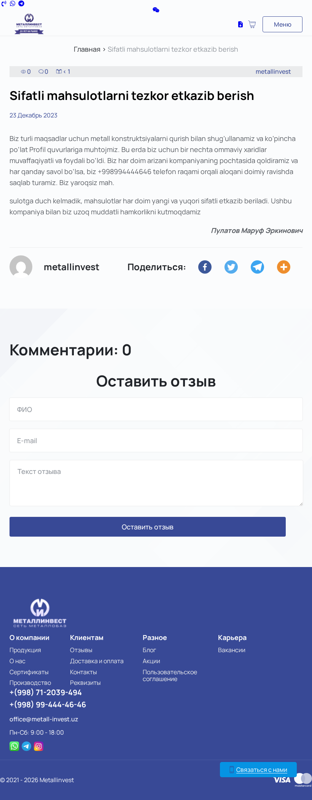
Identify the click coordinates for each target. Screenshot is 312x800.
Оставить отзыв (148, 526)
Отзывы (81, 650)
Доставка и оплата (97, 661)
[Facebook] (210, 267)
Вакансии (231, 650)
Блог (149, 650)
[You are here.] (289, 267)
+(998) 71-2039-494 (46, 692)
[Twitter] (236, 267)
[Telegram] (263, 267)
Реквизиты (85, 682)
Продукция (25, 650)
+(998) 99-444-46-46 (48, 704)
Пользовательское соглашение (170, 675)
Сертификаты (29, 672)
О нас (17, 661)
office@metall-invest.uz (44, 719)
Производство (30, 682)
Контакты (83, 672)
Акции (151, 661)
